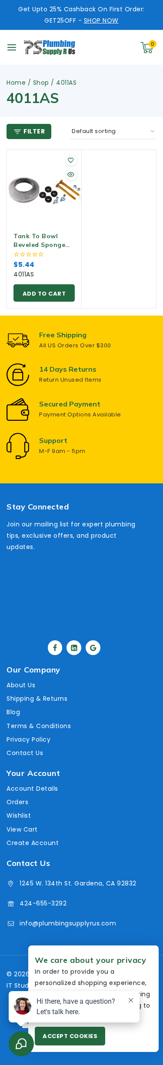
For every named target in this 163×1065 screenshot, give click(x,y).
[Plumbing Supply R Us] (49, 47)
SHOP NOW (101, 20)
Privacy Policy (28, 739)
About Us (21, 685)
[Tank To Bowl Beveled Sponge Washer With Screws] (44, 187)
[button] (44, 293)
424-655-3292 (43, 903)
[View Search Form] (110, 47)
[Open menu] (12, 47)
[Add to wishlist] (71, 160)
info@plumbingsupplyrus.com (68, 923)
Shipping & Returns (37, 698)
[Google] (93, 647)
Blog (13, 712)
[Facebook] (55, 647)
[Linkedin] (74, 647)
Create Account (33, 843)
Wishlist (19, 815)
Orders (17, 802)
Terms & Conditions (39, 726)
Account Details (32, 788)
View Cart (22, 829)
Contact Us (25, 753)
